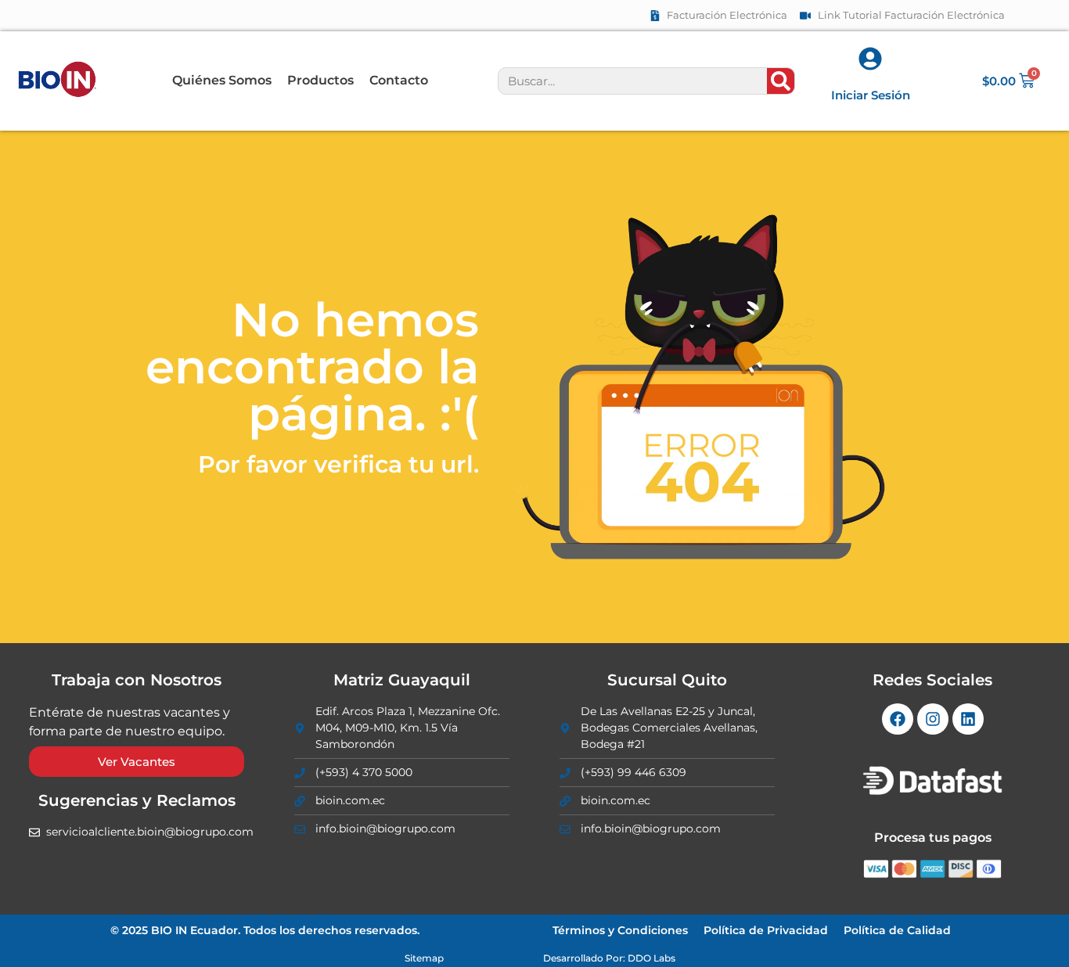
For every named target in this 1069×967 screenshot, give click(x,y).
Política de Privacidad (766, 930)
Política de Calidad (897, 930)
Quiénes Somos (222, 80)
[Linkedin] (968, 719)
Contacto (398, 80)
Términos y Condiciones (620, 930)
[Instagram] (932, 719)
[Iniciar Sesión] (870, 58)
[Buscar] (780, 81)
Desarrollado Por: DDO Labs (609, 958)
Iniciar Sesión (870, 95)
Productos (320, 80)
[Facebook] (897, 719)
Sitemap (424, 958)
